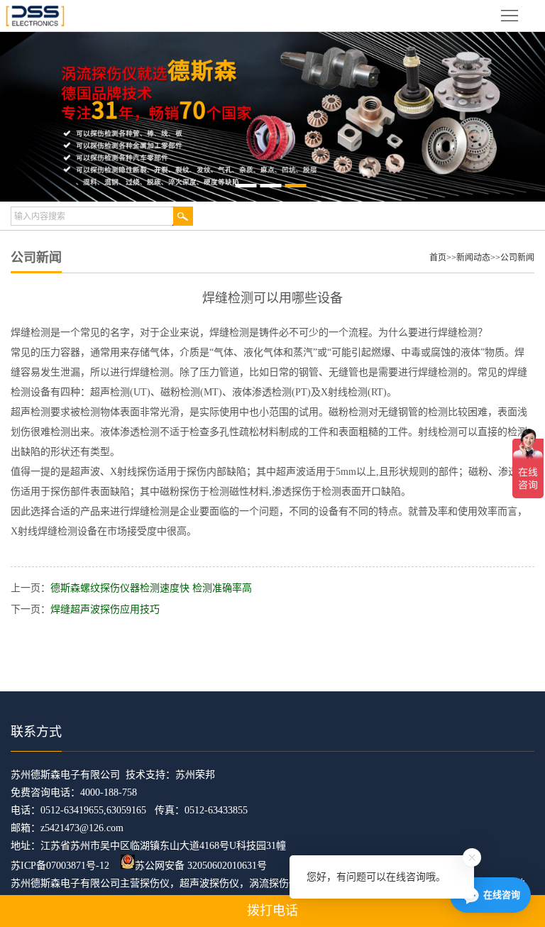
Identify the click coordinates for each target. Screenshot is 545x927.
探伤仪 (155, 883)
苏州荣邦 (195, 774)
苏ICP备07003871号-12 (60, 865)
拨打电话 (272, 911)
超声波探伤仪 (209, 883)
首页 (437, 258)
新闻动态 (473, 258)
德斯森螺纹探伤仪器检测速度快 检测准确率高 (151, 588)
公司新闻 (517, 258)
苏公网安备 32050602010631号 (201, 865)
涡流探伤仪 (274, 883)
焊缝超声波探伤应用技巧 (105, 609)
